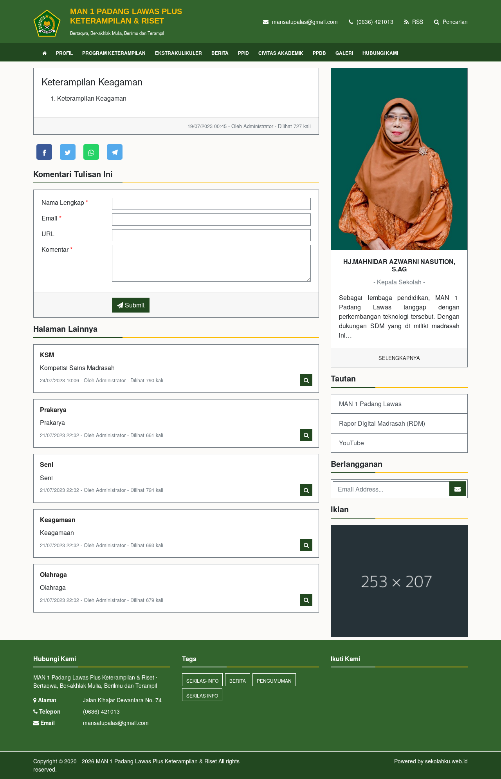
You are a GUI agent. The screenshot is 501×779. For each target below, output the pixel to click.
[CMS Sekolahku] (399, 581)
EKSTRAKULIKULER (178, 52)
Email (51, 217)
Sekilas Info (202, 695)
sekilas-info (202, 680)
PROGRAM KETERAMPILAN (114, 52)
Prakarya (53, 409)
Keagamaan (58, 519)
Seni (46, 464)
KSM (47, 354)
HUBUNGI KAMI (380, 52)
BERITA (220, 52)
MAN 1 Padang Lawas (370, 403)
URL (47, 233)
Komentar (56, 249)
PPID (243, 52)
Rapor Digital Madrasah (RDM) (382, 423)
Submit (133, 304)
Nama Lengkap (64, 202)
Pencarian (454, 21)
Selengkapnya (399, 357)
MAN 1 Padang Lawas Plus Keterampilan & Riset (155, 761)
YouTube (351, 442)
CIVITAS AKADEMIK (280, 52)
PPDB (319, 52)
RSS (417, 21)
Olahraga (53, 574)
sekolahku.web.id (446, 761)
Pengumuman (274, 680)
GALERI (344, 52)
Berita (237, 680)
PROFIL (64, 52)
